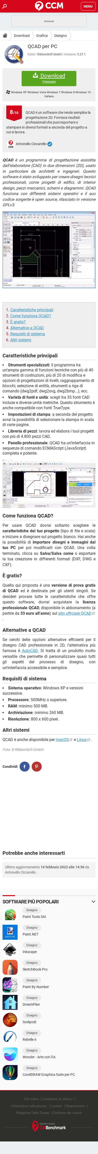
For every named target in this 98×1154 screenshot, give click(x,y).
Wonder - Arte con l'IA (39, 1057)
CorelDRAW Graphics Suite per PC (49, 1075)
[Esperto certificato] (49, 144)
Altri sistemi (20, 340)
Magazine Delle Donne (32, 1113)
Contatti (56, 1106)
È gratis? (18, 322)
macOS (62, 739)
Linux (82, 739)
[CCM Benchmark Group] (49, 1127)
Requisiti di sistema (27, 334)
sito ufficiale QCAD (74, 613)
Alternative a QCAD (27, 328)
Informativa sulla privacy (29, 1106)
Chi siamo (31, 1099)
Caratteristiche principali (31, 309)
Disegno (60, 36)
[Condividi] (25, 767)
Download (22, 36)
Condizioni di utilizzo (57, 1099)
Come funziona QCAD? (30, 315)
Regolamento (75, 1106)
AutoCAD (30, 650)
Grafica (42, 36)
